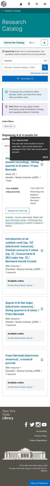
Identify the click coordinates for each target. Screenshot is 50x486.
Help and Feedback (39, 483)
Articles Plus (17, 91)
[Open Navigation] (45, 4)
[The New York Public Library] (3, 4)
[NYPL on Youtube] (44, 425)
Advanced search (39, 73)
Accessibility (41, 431)
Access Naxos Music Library (20, 285)
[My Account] (21, 4)
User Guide (27, 106)
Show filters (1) (27, 78)
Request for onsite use (17, 211)
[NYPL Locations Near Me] (29, 4)
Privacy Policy (41, 436)
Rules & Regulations (38, 440)
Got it (45, 157)
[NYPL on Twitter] (32, 425)
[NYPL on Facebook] (26, 425)
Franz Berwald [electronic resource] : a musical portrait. (22, 359)
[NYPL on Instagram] (38, 425)
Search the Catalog (14, 42)
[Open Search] (37, 4)
